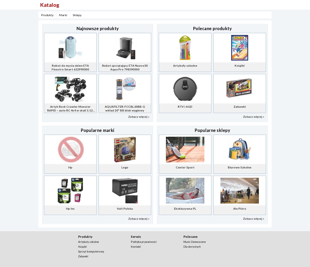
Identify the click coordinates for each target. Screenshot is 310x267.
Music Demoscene (195, 241)
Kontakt (136, 246)
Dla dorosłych (192, 246)
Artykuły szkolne (88, 241)
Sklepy (77, 15)
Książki (82, 246)
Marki (63, 15)
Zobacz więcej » (139, 116)
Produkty (47, 15)
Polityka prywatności (143, 241)
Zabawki (83, 256)
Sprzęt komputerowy (91, 251)
